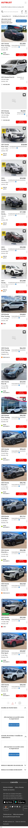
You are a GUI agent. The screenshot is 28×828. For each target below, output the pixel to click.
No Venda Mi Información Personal (11, 817)
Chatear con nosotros (9, 790)
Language (6, 808)
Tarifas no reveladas (21, 112)
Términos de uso (7, 814)
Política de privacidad (18, 814)
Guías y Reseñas (19, 787)
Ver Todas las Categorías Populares (13, 798)
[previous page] (8, 703)
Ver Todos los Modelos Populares (12, 796)
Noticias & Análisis (8, 787)
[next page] (19, 703)
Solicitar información (21, 54)
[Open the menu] (25, 2)
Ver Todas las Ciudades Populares (12, 794)
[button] (22, 12)
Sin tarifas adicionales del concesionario (18, 146)
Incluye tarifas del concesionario (19, 45)
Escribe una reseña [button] (14, 725)
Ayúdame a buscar (21, 21)
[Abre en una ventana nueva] (8, 802)
